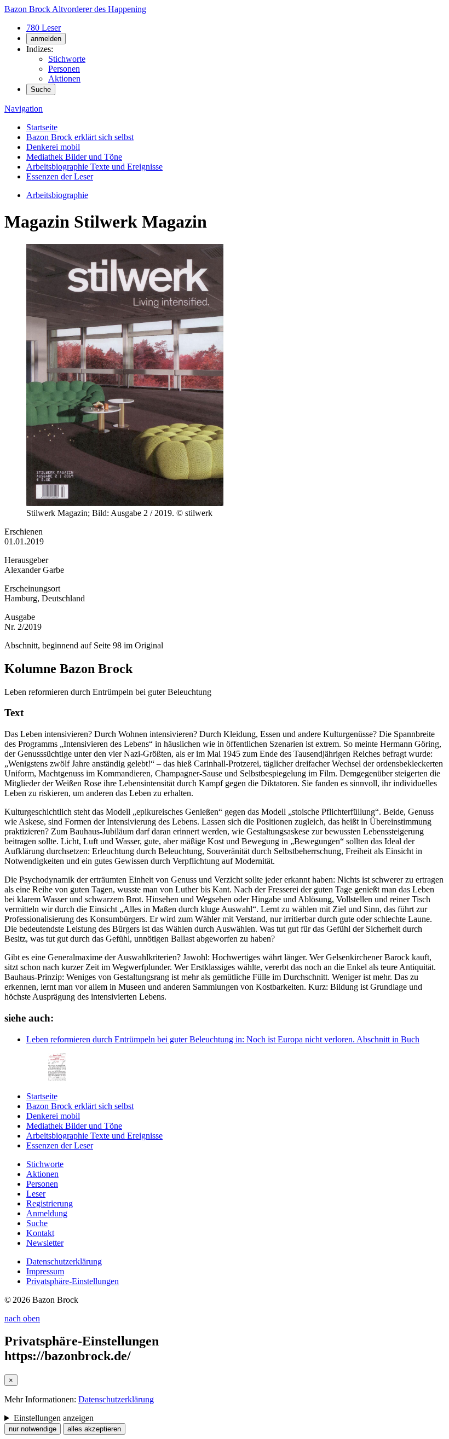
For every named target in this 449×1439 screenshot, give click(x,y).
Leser (35, 1193)
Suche (41, 89)
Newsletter (45, 1242)
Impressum (45, 1271)
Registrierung (49, 1203)
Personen (64, 68)
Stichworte (66, 58)
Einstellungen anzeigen (54, 1418)
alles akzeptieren (94, 1429)
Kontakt (40, 1233)
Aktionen (64, 78)
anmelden (46, 38)
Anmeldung (46, 1213)
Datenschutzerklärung (64, 1261)
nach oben (22, 1318)
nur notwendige (32, 1429)
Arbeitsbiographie (57, 195)
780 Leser (43, 27)
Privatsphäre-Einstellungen (72, 1281)
